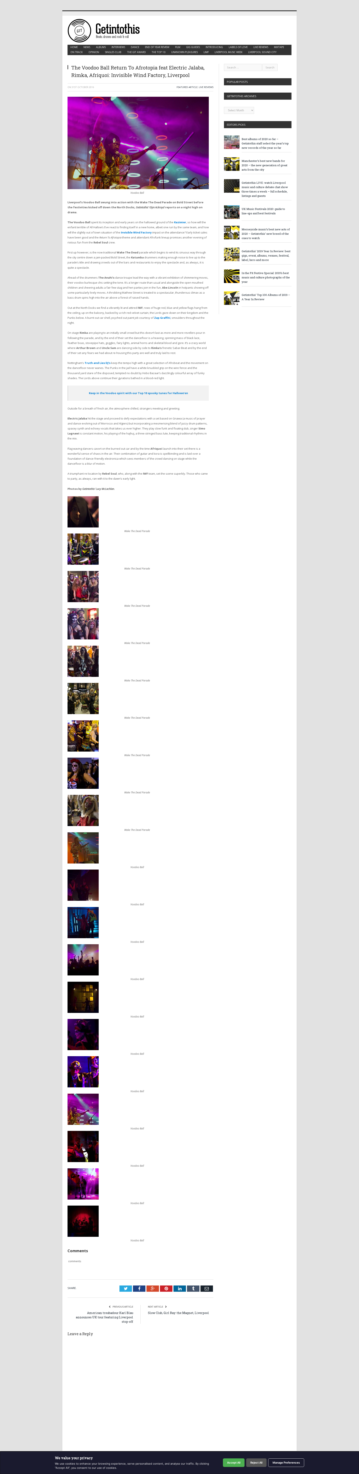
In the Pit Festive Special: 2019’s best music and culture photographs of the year (266, 277)
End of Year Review (157, 47)
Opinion (94, 52)
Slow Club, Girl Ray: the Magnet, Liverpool (178, 1313)
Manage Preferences (286, 1462)
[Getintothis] (107, 30)
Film (177, 47)
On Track (76, 52)
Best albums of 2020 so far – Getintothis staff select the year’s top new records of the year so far (265, 143)
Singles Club (113, 52)
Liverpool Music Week (228, 52)
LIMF (206, 52)
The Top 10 (158, 52)
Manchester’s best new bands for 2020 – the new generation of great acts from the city (264, 165)
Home (74, 47)
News (87, 47)
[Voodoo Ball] (83, 862)
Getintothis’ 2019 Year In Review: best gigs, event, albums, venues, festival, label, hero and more (266, 255)
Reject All (256, 1462)
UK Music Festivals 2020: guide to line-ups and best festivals (263, 211)
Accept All (233, 1462)
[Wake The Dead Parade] (83, 526)
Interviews (118, 47)
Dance (135, 47)
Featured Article (187, 87)
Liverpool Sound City (262, 52)
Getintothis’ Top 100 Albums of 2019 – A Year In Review (266, 297)
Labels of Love (238, 47)
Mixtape (279, 47)
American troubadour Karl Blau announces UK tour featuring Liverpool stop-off (104, 1317)
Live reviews (260, 47)
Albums (101, 47)
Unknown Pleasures (184, 52)
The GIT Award (136, 52)
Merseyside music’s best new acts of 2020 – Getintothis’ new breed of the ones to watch (266, 233)
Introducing (214, 47)
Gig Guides (193, 47)
